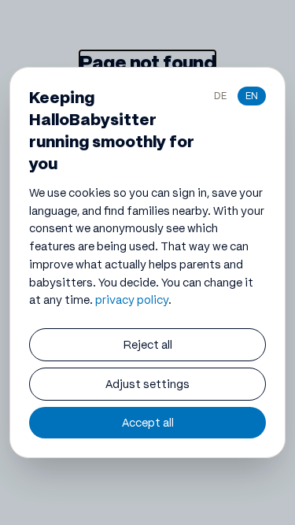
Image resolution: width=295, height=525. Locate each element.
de (220, 96)
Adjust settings (147, 384)
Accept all (148, 423)
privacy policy (131, 300)
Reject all (148, 345)
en (251, 96)
